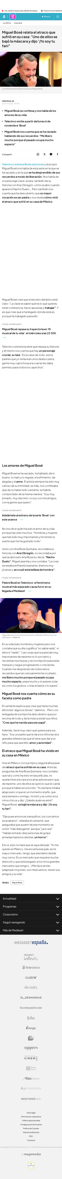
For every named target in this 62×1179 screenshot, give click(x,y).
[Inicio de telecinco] (4, 16)
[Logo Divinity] (31, 987)
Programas (9, 906)
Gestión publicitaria (31, 1132)
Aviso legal (31, 1113)
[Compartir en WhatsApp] (38, 154)
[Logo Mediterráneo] (31, 1099)
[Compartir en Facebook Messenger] (50, 154)
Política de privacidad (31, 1120)
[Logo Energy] (31, 1028)
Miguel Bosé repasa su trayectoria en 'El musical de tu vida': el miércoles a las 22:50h (29, 331)
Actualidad (9, 898)
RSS (31, 1136)
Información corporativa (31, 1117)
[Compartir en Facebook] (57, 154)
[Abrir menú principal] (57, 16)
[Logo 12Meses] (31, 1068)
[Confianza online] (31, 1168)
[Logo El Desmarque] (31, 998)
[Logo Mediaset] (31, 944)
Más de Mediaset (13, 930)
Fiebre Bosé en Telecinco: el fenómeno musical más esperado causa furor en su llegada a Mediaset (26, 587)
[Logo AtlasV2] (31, 1078)
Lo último (7, 23)
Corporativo (10, 914)
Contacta (31, 1140)
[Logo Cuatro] (31, 977)
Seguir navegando (14, 922)
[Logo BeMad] (31, 1038)
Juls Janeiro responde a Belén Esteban (20, 11)
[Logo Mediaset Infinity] (31, 957)
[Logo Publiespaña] (31, 1088)
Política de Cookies (31, 1128)
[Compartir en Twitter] (44, 154)
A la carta (18, 23)
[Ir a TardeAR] (12, 16)
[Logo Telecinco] (31, 967)
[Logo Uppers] (31, 1048)
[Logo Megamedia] (32, 1154)
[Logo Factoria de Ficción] (31, 1007)
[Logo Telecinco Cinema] (31, 1058)
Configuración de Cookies (31, 1124)
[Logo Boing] (31, 1018)
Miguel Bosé (17, 882)
